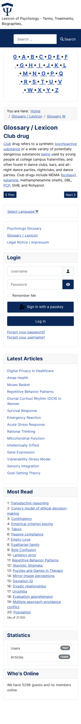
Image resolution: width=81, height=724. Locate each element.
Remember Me (24, 295)
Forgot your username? (26, 337)
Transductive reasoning (30, 503)
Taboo (16, 529)
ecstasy (68, 175)
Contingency (21, 518)
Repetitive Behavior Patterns (35, 560)
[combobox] (35, 39)
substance (11, 149)
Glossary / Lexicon (22, 235)
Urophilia (19, 591)
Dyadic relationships (29, 586)
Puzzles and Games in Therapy (38, 570)
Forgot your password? (26, 332)
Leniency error (24, 555)
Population (22, 612)
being (45, 154)
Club (7, 144)
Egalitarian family (25, 544)
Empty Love (20, 539)
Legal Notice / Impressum (28, 242)
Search (70, 39)
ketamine (10, 180)
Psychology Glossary (24, 228)
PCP (6, 185)
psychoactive (66, 144)
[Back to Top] (73, 716)
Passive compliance (27, 534)
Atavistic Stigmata (28, 565)
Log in (40, 321)
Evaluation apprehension (33, 596)
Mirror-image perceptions (33, 576)
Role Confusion (23, 550)
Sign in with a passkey (45, 307)
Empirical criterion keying (32, 524)
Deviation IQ (23, 581)
